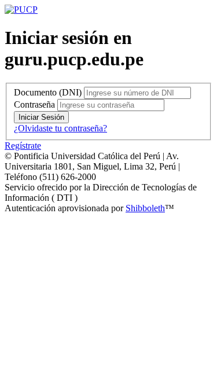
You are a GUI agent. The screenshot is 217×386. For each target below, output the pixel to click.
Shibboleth (145, 208)
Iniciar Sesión (41, 117)
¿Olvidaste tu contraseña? (60, 128)
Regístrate (23, 145)
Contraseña (34, 104)
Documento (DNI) (48, 92)
